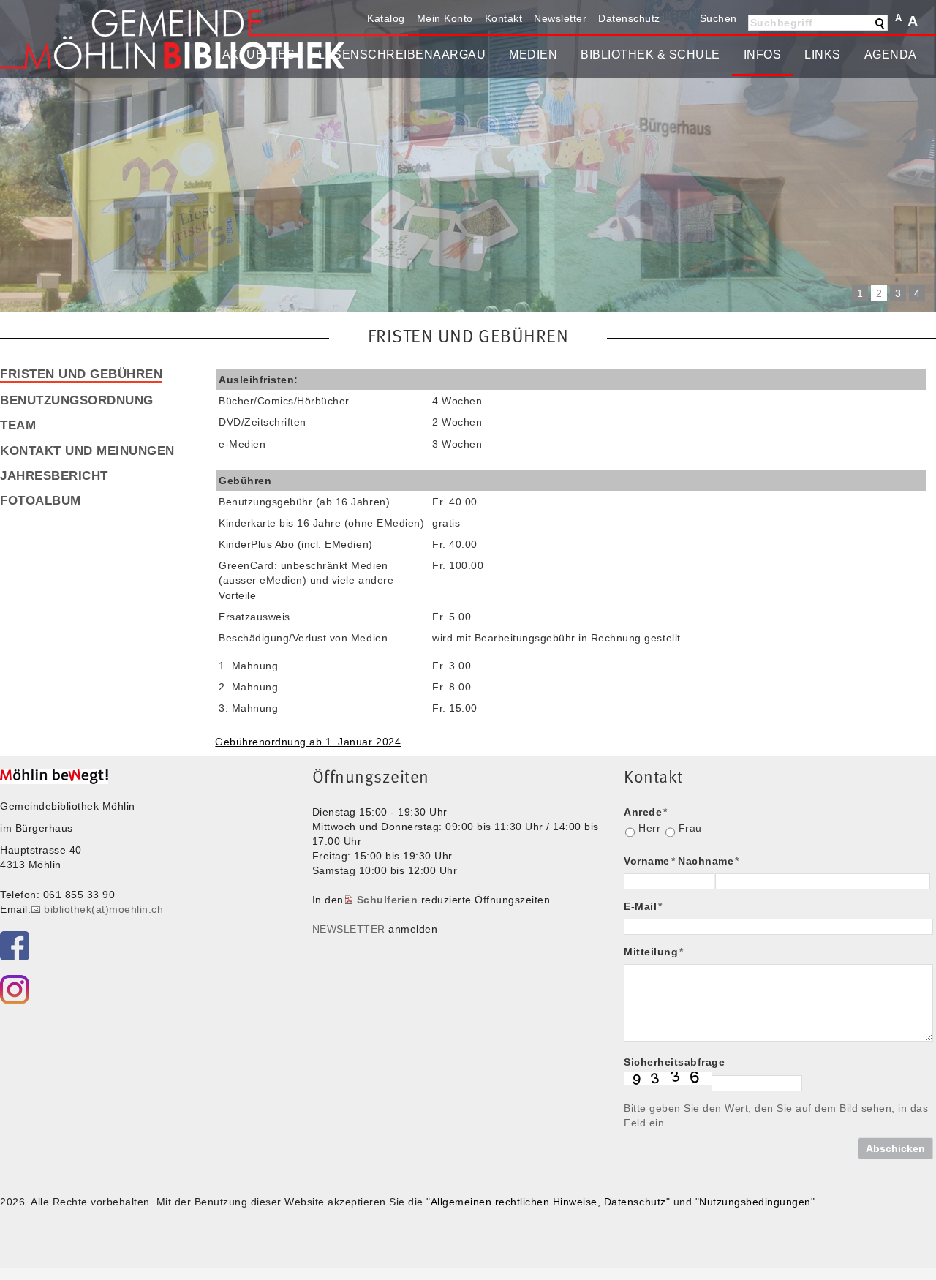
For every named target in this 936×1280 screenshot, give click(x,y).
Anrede (646, 812)
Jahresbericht (54, 475)
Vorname (649, 861)
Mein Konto (445, 18)
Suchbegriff (781, 23)
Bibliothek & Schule (650, 54)
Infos (763, 54)
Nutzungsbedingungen (755, 1202)
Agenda (890, 54)
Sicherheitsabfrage (674, 1062)
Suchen (718, 18)
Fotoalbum (40, 500)
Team (18, 425)
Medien (533, 54)
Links (822, 54)
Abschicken (895, 1148)
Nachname (708, 861)
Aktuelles (258, 54)
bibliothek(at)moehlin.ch (103, 909)
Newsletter (560, 18)
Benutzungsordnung (77, 400)
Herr (649, 828)
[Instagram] (14, 989)
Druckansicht (678, 18)
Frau (690, 828)
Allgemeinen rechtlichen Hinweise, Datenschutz (548, 1202)
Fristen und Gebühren (81, 373)
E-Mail (643, 906)
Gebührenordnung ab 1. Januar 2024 (308, 742)
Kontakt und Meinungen (87, 450)
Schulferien (387, 900)
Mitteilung (654, 951)
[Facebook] (14, 945)
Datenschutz (629, 18)
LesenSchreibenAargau (402, 54)
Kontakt (504, 18)
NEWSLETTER (348, 929)
